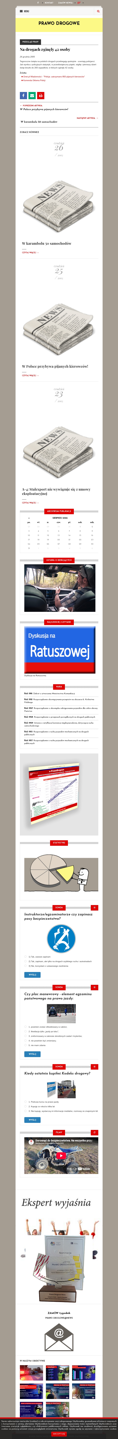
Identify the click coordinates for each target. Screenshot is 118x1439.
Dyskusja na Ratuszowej (35, 676)
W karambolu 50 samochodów (39, 122)
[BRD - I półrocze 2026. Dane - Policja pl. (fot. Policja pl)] (31, 1373)
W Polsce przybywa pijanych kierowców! (44, 109)
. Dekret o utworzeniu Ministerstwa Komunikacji (49, 694)
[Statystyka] (61, 872)
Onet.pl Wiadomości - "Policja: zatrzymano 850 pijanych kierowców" (54, 76)
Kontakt (49, 3)
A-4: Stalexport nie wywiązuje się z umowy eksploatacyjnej (56, 491)
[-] (57, 1373)
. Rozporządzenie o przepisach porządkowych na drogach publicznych (59, 717)
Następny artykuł (87, 118)
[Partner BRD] (59, 1269)
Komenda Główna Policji (34, 80)
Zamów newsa (65, 3)
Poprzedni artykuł (31, 105)
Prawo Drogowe (59, 23)
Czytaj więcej (30, 253)
